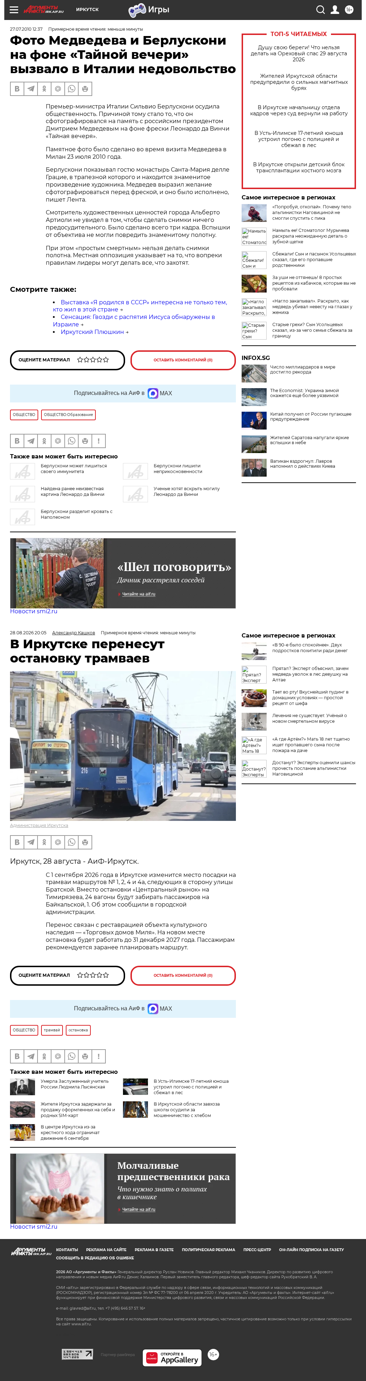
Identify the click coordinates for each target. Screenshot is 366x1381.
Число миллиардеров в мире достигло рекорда (302, 370)
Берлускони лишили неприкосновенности (178, 468)
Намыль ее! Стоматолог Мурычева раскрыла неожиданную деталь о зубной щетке (310, 236)
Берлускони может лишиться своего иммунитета (74, 468)
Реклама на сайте (106, 1250)
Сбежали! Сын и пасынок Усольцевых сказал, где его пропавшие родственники (314, 259)
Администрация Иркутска (39, 825)
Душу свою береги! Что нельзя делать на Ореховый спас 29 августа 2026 (299, 54)
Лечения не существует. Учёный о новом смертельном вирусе (309, 718)
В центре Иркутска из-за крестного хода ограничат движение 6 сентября (70, 1132)
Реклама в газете (154, 1250)
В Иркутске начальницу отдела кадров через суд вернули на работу (299, 111)
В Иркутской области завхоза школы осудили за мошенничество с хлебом (187, 1109)
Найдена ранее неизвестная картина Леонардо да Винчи (72, 491)
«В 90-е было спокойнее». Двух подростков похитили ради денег (310, 647)
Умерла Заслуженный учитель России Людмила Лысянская (75, 1084)
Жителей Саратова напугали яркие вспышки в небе (309, 440)
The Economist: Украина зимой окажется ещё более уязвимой (304, 393)
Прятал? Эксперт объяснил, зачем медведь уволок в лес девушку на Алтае (310, 674)
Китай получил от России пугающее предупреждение (310, 417)
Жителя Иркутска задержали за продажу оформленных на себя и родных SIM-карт (78, 1109)
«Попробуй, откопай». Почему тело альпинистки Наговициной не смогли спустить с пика (311, 212)
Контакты (67, 1250)
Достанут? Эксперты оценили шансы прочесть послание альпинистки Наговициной (313, 768)
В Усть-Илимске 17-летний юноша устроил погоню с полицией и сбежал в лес (298, 139)
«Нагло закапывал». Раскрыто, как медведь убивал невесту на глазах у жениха (312, 306)
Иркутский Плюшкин (92, 332)
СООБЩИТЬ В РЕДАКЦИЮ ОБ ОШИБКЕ (95, 1258)
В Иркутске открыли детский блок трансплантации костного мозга (299, 168)
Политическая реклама (208, 1250)
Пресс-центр (257, 1250)
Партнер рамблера (118, 1354)
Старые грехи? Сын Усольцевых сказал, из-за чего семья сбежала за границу (312, 330)
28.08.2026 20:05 (28, 632)
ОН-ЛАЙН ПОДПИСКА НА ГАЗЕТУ (311, 1250)
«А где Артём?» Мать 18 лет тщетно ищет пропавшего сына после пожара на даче (311, 744)
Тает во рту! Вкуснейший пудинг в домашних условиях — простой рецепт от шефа (310, 697)
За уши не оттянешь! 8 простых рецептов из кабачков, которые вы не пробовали (314, 283)
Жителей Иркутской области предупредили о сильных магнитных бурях (299, 82)
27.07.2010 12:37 (26, 29)
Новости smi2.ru (34, 611)
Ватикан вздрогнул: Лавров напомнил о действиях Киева (302, 464)
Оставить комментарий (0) (183, 360)
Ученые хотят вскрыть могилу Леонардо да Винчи (187, 491)
